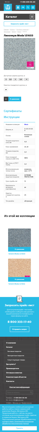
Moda (26, 124)
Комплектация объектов (16, 377)
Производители (12, 368)
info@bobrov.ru (18, 400)
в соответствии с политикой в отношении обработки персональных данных (19, 421)
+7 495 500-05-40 (27, 2)
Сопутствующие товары (16, 360)
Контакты (10, 381)
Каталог (9, 347)
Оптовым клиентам (14, 373)
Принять (19, 428)
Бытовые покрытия (14, 351)
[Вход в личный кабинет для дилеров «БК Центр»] (18, 7)
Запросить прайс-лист (19, 24)
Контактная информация (20, 387)
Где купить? (11, 364)
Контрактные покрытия (16, 355)
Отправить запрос (19, 329)
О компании (11, 343)
